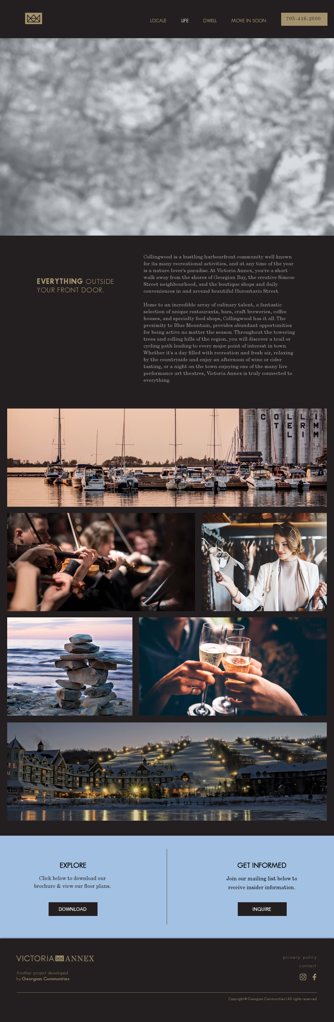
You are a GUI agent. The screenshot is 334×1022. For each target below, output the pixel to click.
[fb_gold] (314, 977)
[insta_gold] (303, 977)
